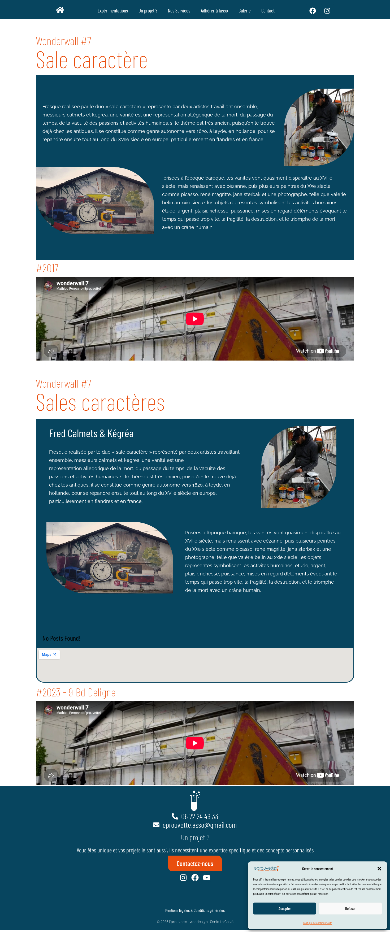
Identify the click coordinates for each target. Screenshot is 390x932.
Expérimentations (113, 10)
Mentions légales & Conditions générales (195, 910)
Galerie (245, 10)
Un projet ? (147, 10)
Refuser (350, 908)
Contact (268, 10)
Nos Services (179, 10)
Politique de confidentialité (317, 923)
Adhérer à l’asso (214, 10)
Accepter (285, 908)
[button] (379, 868)
